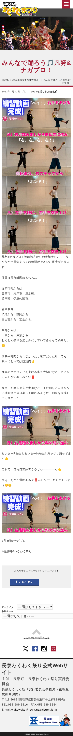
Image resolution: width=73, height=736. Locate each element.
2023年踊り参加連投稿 (44, 91)
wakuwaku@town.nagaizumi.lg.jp (34, 709)
